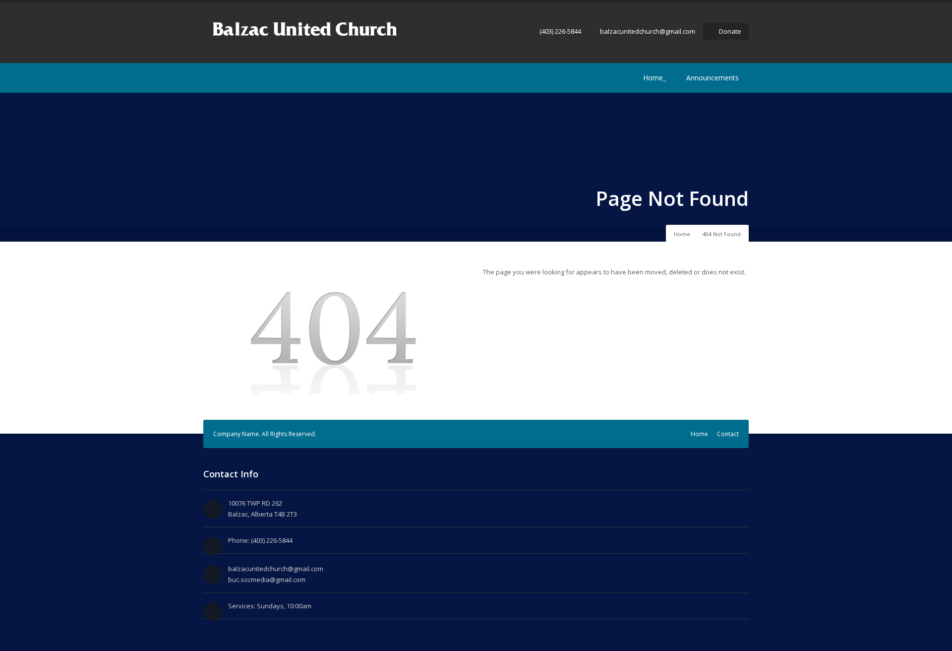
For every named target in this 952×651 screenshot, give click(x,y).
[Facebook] (209, 78)
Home (682, 234)
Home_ (654, 77)
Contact (728, 434)
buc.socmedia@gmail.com (266, 579)
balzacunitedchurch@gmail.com (647, 31)
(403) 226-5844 (560, 31)
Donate (730, 31)
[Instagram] (224, 78)
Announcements (712, 77)
